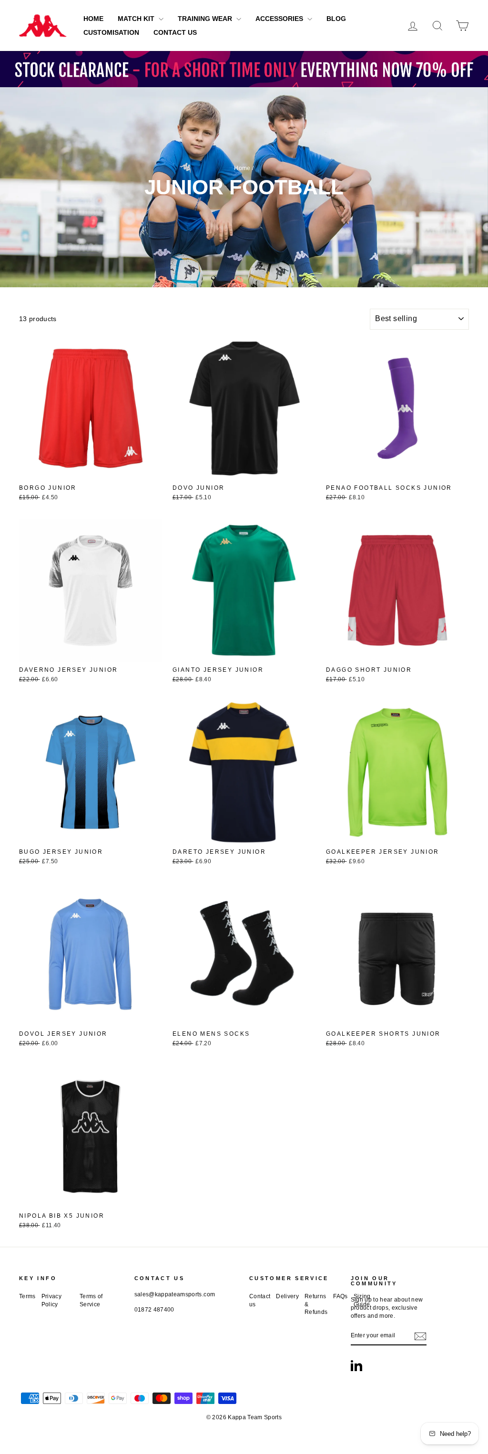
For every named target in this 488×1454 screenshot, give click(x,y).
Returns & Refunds (316, 1304)
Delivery (287, 1296)
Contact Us (175, 32)
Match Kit (137, 18)
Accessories (280, 18)
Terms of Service (91, 1300)
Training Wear (206, 18)
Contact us (259, 1300)
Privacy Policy (51, 1300)
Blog (336, 18)
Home (93, 18)
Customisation (111, 32)
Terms (27, 1296)
